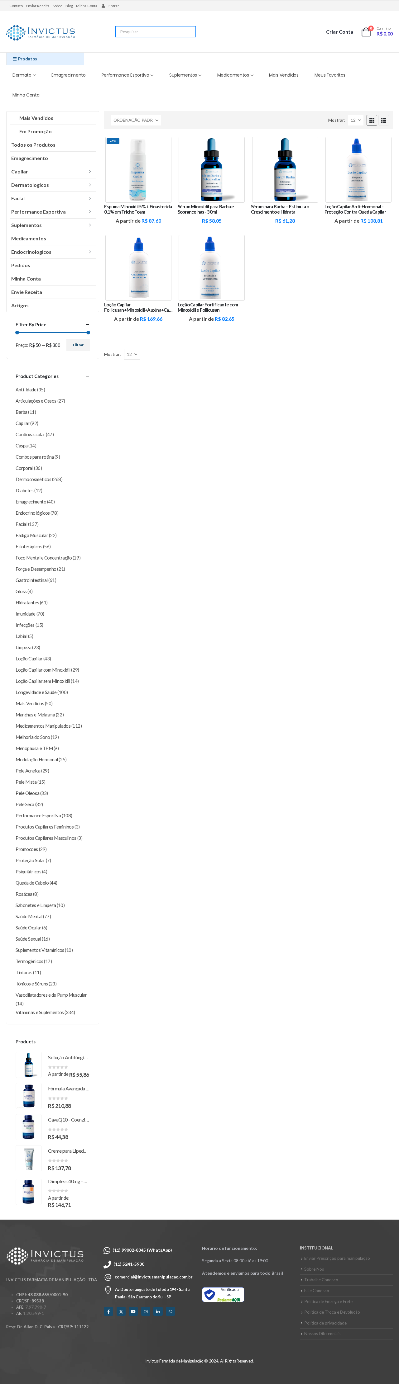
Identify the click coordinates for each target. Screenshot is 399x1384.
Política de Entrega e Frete (328, 1301)
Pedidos (20, 265)
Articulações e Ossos (36, 401)
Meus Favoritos (330, 75)
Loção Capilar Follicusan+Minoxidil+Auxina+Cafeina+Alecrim (150, 307)
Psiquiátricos (28, 871)
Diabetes (24, 490)
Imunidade (26, 613)
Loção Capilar (29, 658)
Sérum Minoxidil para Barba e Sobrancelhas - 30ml (206, 209)
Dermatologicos (30, 185)
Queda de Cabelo (32, 883)
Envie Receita (26, 292)
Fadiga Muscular (32, 535)
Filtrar (78, 344)
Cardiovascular (30, 434)
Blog (69, 5)
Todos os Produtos (33, 145)
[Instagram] (145, 1311)
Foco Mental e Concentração (44, 557)
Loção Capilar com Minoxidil (43, 670)
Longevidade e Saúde (36, 692)
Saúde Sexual (28, 939)
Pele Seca (25, 804)
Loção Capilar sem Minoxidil (43, 681)
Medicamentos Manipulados (43, 726)
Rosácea (24, 894)
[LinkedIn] (157, 1311)
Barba (21, 412)
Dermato (21, 75)
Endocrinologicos (31, 252)
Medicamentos (233, 75)
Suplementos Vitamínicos (40, 950)
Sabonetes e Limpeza (36, 905)
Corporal (24, 468)
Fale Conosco (316, 1290)
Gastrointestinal (32, 580)
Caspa (22, 445)
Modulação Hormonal (37, 759)
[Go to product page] (29, 1065)
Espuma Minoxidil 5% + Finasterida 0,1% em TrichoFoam (138, 209)
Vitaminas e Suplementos (40, 1012)
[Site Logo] (40, 33)
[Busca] (186, 31)
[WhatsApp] (170, 1311)
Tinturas (24, 972)
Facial (18, 198)
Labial (21, 636)
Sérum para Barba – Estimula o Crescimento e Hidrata (280, 209)
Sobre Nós (314, 1269)
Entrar (113, 5)
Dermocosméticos (33, 479)
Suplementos (183, 75)
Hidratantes (27, 602)
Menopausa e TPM (34, 748)
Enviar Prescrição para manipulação (337, 1258)
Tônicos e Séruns (32, 983)
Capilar (19, 171)
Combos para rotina (35, 457)
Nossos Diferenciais (322, 1333)
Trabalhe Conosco (321, 1279)
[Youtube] (133, 1311)
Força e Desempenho (36, 569)
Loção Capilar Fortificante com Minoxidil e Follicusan (208, 307)
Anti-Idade (26, 389)
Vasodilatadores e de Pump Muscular (51, 995)
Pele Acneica (28, 770)
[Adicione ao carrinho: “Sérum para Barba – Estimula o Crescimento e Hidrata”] (309, 145)
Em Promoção (35, 131)
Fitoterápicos (29, 546)
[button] (372, 120)
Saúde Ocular (28, 927)
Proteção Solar (30, 860)
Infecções (25, 625)
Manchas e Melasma (35, 714)
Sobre (57, 5)
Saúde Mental (29, 916)
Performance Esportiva (125, 75)
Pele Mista (26, 782)
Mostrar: (336, 120)
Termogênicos (29, 961)
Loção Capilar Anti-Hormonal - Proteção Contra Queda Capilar (355, 209)
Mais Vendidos (283, 75)
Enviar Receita (38, 5)
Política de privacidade (325, 1322)
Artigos (20, 305)
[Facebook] (108, 1311)
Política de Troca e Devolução (332, 1312)
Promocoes (27, 849)
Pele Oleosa (27, 793)
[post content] (138, 169)
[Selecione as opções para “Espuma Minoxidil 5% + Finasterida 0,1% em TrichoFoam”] (162, 145)
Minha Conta (86, 5)
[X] (121, 1311)
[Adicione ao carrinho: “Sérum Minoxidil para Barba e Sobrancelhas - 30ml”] (235, 145)
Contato (16, 5)
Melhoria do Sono (33, 737)
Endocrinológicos (33, 513)
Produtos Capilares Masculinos (46, 838)
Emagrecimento (68, 75)
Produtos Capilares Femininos (45, 826)
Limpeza (23, 647)
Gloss (21, 591)
